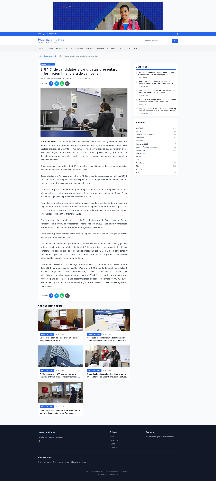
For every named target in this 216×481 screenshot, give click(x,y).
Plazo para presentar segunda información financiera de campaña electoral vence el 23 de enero (107, 339)
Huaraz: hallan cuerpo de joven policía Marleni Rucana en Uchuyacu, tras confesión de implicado (157, 101)
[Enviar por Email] (67, 83)
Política (69, 48)
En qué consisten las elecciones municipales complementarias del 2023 (59, 339)
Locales (50, 48)
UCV (135, 48)
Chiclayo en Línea (78, 462)
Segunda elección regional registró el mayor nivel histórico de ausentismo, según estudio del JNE (107, 375)
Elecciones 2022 (50, 56)
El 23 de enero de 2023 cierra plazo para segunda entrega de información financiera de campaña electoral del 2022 (59, 375)
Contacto (114, 447)
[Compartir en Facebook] (51, 83)
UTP (128, 48)
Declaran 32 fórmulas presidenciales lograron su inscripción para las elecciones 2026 (156, 73)
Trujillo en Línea (44, 462)
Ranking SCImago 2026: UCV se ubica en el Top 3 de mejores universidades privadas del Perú (157, 110)
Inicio (41, 48)
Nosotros (114, 440)
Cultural (121, 48)
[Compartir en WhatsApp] (62, 83)
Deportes (100, 48)
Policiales (89, 48)
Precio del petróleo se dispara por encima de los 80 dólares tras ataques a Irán (156, 92)
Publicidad (114, 444)
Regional (59, 48)
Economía (79, 48)
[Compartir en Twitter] (56, 83)
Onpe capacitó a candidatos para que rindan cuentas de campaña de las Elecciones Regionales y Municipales (60, 411)
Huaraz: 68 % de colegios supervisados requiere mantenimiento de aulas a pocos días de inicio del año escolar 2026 (157, 83)
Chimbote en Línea (61, 462)
